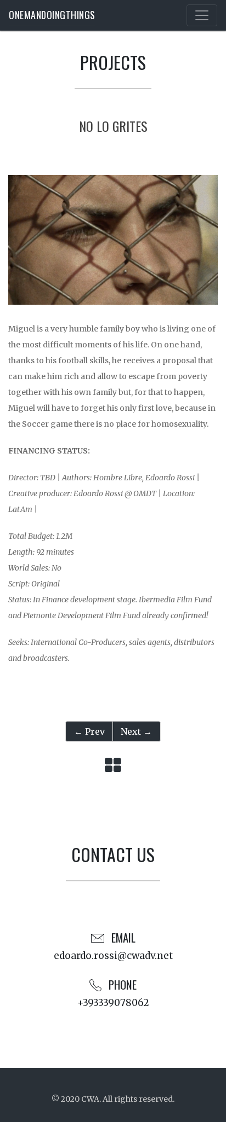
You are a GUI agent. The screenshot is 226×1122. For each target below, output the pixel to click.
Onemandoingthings (52, 15)
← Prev (89, 731)
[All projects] (113, 766)
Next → (136, 731)
